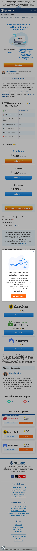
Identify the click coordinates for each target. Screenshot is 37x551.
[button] (3, 547)
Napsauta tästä (18, 296)
